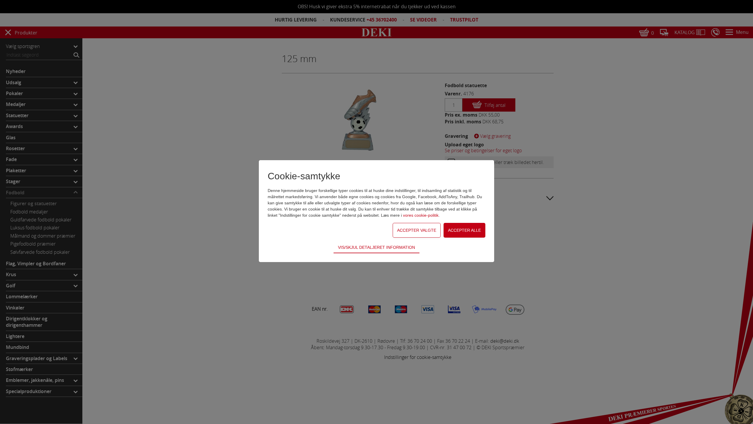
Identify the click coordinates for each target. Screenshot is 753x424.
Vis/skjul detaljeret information (376, 247)
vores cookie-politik (421, 215)
